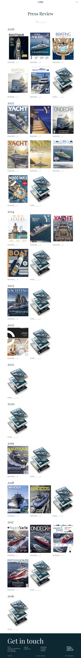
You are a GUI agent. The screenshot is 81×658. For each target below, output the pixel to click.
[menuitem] (30, 647)
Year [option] (36, 21)
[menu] (77, 2)
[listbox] (40, 21)
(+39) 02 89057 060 (11, 649)
